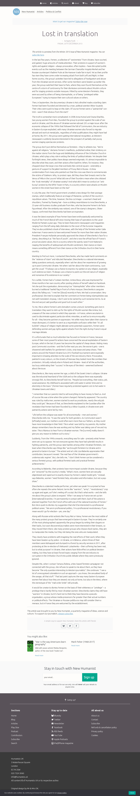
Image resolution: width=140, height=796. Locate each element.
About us (95, 715)
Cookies (94, 735)
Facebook (58, 727)
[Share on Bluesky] (63, 626)
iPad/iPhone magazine (63, 743)
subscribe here (38, 55)
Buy (86, 3)
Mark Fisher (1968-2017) (83, 642)
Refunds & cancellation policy (104, 727)
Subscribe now (81, 21)
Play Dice (15, 727)
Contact (94, 719)
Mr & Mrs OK (32, 788)
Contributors (16, 735)
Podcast (14, 731)
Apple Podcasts (61, 739)
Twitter (57, 719)
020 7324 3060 (17, 773)
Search (65, 3)
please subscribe (65, 614)
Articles (55, 3)
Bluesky (57, 715)
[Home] (16, 11)
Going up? (71, 700)
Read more (39, 655)
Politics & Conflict (53, 12)
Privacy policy (97, 731)
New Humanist (28, 12)
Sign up (89, 677)
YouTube (58, 735)
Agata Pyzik (70, 41)
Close (132, 793)
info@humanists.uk (19, 777)
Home (44, 3)
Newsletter (59, 723)
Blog (13, 719)
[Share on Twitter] (70, 626)
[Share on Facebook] (76, 626)
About (76, 3)
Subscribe (96, 3)
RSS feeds (58, 731)
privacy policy (61, 793)
